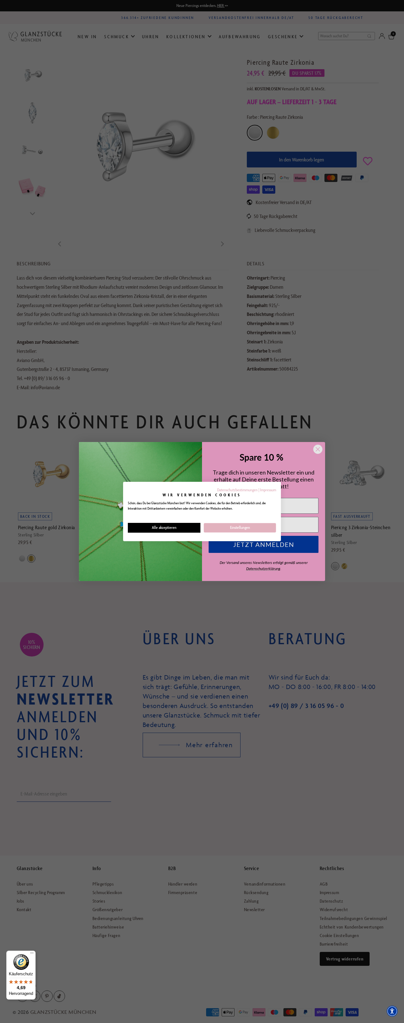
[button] (392, 1011)
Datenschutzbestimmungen (237, 490)
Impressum (268, 490)
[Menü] (32, 954)
